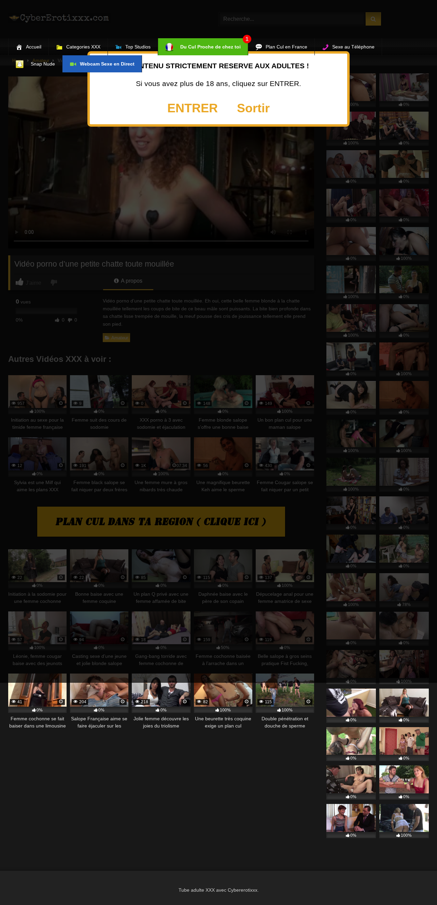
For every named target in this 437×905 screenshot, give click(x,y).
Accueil (33, 47)
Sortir (253, 108)
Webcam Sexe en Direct (107, 64)
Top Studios (138, 47)
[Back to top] (415, 884)
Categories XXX (83, 47)
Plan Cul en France (286, 47)
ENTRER (192, 108)
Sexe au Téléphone (353, 47)
